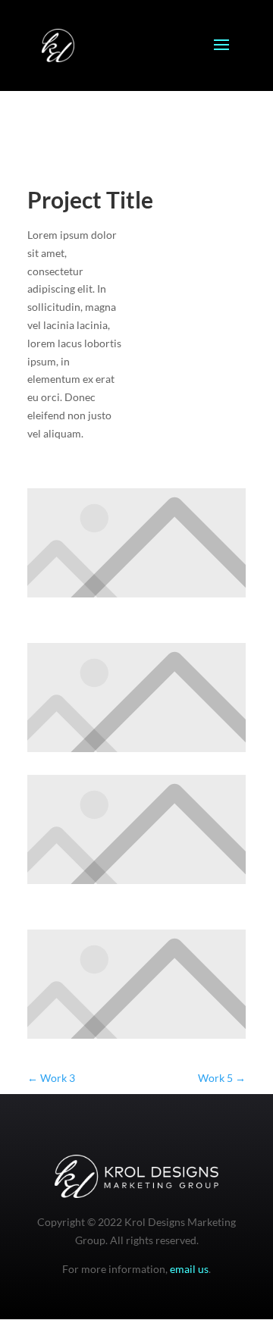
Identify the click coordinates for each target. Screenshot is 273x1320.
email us (189, 1268)
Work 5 (222, 1077)
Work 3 (51, 1077)
